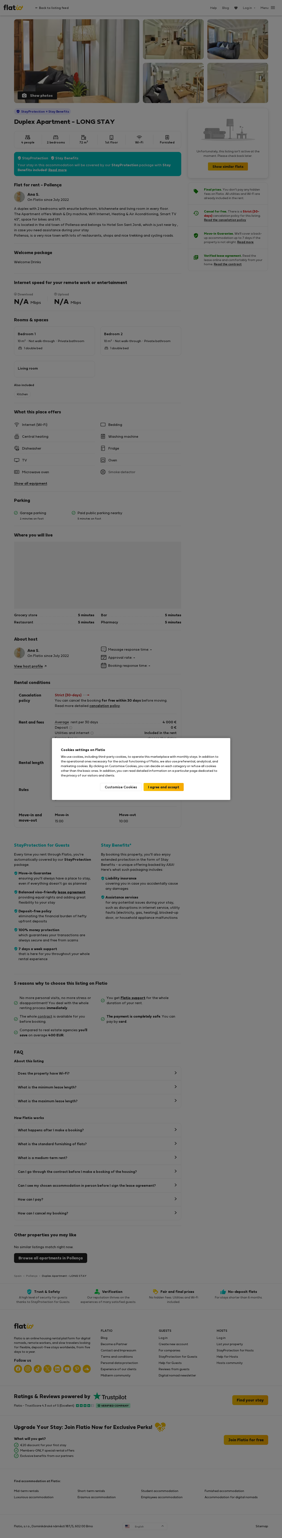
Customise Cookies (121, 787)
